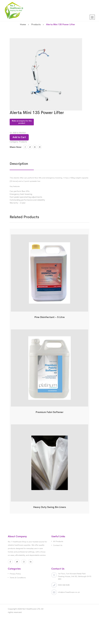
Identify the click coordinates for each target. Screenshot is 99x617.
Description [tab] (19, 164)
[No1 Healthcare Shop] (14, 10)
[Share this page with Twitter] (30, 147)
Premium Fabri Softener (49, 412)
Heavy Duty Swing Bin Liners (49, 507)
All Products (58, 541)
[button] (18, 132)
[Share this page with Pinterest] (35, 147)
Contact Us (57, 545)
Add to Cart (19, 137)
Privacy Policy (15, 574)
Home (23, 24)
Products (36, 24)
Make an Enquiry (49, 310)
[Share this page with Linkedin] (39, 147)
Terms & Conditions (18, 577)
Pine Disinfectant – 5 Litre (49, 317)
